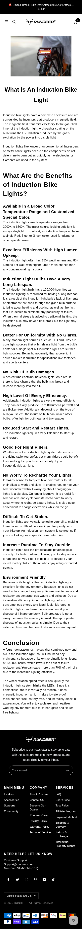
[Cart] (75, 22)
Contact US (37, 799)
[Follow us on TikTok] (53, 879)
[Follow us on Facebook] (8, 879)
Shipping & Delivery (62, 824)
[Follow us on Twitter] (17, 879)
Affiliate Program (66, 811)
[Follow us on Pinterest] (35, 879)
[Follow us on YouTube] (44, 879)
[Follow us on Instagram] (26, 879)
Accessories (11, 799)
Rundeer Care (39, 815)
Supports (9, 805)
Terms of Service (40, 832)
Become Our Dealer (38, 807)
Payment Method (66, 817)
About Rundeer (39, 794)
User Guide (63, 799)
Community (11, 811)
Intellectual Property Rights (65, 843)
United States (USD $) (19, 895)
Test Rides (62, 805)
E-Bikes (9, 794)
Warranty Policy (39, 826)
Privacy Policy (38, 820)
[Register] (67, 770)
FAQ (58, 794)
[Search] (14, 22)
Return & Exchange (62, 834)
